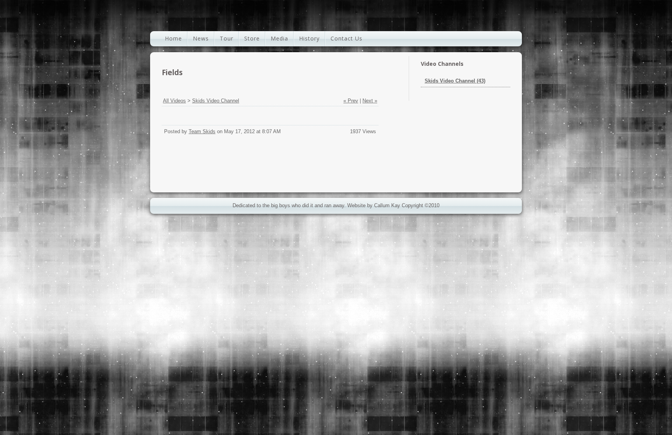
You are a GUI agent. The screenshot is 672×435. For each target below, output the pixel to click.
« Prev (350, 101)
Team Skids (202, 131)
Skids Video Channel (215, 101)
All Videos (174, 101)
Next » (369, 101)
